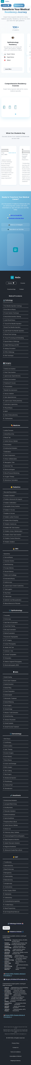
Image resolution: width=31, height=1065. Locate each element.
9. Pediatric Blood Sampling (10, 520)
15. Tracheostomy (8, 418)
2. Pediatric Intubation (9, 495)
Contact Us (15, 1047)
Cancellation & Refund (15, 1056)
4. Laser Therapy (7, 749)
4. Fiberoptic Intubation (9, 811)
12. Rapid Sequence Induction (11, 839)
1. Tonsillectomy (7, 862)
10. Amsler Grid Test (8, 647)
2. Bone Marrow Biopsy (9, 309)
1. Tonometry (6, 615)
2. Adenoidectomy (8, 865)
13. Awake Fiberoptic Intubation (11, 843)
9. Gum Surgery (7, 705)
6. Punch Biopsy (7, 756)
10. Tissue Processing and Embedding (13, 338)
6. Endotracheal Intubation (10, 448)
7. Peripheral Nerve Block (10, 821)
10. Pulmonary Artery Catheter (11, 832)
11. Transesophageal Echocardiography (13, 836)
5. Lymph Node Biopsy (9, 320)
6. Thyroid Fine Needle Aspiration (12, 323)
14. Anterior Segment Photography (12, 661)
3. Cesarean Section (8, 561)
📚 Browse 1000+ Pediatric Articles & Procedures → (14, 974)
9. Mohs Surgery (7, 767)
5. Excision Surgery (8, 753)
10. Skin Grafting (7, 770)
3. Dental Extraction (8, 684)
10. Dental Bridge (7, 709)
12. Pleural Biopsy (7, 407)
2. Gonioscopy (7, 619)
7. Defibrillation (7, 451)
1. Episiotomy (6, 553)
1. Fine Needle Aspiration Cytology (12, 306)
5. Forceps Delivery (8, 568)
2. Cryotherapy (7, 742)
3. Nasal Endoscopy (8, 869)
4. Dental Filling (7, 687)
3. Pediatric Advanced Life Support (12, 499)
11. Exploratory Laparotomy (10, 404)
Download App (19, 5)
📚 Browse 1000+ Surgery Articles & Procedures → (14, 1016)
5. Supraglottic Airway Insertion (11, 506)
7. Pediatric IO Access (9, 513)
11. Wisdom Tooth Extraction (10, 712)
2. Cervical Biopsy (8, 557)
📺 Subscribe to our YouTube (16, 229)
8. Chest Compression (9, 455)
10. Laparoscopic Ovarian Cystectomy (13, 585)
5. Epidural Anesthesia (9, 814)
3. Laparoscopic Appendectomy (12, 376)
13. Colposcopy (7, 596)
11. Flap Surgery (7, 774)
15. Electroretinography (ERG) (11, 665)
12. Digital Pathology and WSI (11, 345)
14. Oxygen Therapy (8, 476)
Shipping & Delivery (15, 1060)
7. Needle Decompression (10, 390)
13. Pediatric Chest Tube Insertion (12, 534)
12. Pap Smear (7, 592)
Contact (21, 289)
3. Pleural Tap (6, 437)
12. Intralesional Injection (9, 777)
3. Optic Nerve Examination (10, 622)
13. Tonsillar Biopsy (8, 904)
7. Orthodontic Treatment (10, 698)
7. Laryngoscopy (7, 883)
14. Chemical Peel (8, 785)
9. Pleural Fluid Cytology (9, 334)
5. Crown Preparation (9, 691)
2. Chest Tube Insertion (9, 372)
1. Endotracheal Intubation (10, 800)
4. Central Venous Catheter (10, 441)
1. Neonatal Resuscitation (9, 492)
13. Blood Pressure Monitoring (11, 473)
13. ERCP (5, 411)
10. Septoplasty (7, 894)
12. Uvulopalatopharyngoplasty (11, 901)
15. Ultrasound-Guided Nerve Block (12, 850)
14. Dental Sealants (8, 723)
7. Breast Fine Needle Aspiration (11, 327)
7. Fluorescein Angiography (10, 636)
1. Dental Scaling (7, 677)
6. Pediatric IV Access (9, 510)
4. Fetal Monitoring (8, 564)
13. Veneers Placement (9, 719)
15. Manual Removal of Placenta (11, 603)
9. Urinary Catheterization (10, 458)
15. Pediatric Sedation (9, 541)
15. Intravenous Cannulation (10, 480)
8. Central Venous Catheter (10, 825)
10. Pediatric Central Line (9, 524)
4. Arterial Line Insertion (9, 379)
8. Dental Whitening (8, 702)
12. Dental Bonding (8, 716)
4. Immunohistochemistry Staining (12, 316)
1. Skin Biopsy (6, 738)
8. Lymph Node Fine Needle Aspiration (13, 330)
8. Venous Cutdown (8, 393)
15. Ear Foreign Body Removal (11, 911)
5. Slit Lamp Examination (9, 629)
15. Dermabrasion (7, 788)
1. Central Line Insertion (9, 368)
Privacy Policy (15, 1043)
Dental (5, 5)
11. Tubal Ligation (7, 589)
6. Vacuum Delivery (8, 571)
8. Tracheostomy (7, 887)
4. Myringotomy (7, 872)
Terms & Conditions (15, 1051)
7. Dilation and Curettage (9, 575)
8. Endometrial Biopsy (9, 578)
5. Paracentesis (7, 444)
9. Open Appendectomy (9, 397)
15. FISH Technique (8, 355)
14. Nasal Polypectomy (9, 908)
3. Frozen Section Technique (11, 313)
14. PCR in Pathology (8, 352)
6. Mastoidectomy (8, 879)
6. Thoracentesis (7, 386)
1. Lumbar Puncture (8, 430)
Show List (6, 928)
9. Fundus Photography (9, 643)
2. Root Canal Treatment (9, 680)
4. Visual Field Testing (9, 626)
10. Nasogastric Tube (8, 462)
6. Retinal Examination (9, 633)
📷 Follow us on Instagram (16, 224)
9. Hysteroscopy (7, 582)
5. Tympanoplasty (8, 876)
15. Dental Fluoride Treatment (11, 726)
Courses (23, 283)
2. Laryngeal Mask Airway (10, 804)
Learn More (8, 69)
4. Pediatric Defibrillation (9, 502)
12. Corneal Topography (9, 654)
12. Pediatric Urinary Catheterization (12, 531)
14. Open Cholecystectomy (10, 415)
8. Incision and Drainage (9, 763)
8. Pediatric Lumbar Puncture (11, 517)
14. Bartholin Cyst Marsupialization (12, 600)
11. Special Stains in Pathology (11, 341)
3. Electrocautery (7, 746)
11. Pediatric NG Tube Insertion (11, 527)
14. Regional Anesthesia (9, 846)
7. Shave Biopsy (7, 760)
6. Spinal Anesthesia (8, 818)
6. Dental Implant (7, 694)
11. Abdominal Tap (8, 466)
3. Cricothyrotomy (8, 807)
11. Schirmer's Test (8, 651)
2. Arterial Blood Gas (8, 434)
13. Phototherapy (7, 781)
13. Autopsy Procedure (9, 348)
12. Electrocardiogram (9, 469)
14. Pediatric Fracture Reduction (11, 538)
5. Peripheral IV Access (9, 383)
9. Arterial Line (7, 828)
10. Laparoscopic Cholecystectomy (12, 400)
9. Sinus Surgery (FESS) (9, 890)
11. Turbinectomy (7, 897)
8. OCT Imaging (7, 640)
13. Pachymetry (7, 658)
